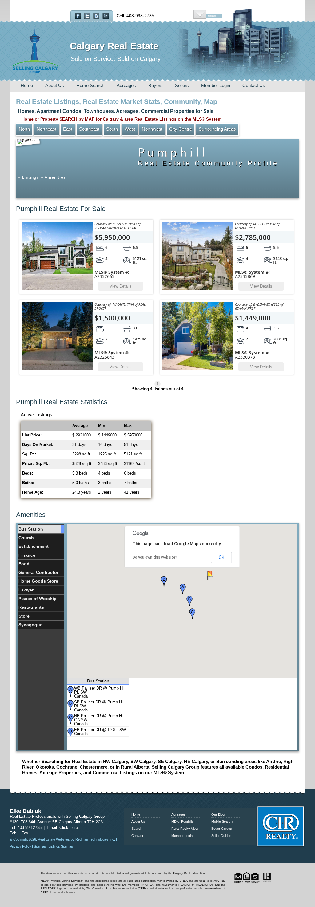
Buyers (155, 85)
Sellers (182, 85)
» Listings (28, 177)
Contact (137, 835)
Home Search (90, 85)
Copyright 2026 (24, 839)
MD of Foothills (182, 821)
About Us (54, 85)
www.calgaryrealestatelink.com (157, 800)
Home (27, 85)
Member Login (215, 85)
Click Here (68, 827)
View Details (121, 286)
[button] (182, 589)
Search (136, 828)
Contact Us (253, 85)
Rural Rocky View (184, 828)
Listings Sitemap (61, 846)
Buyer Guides (221, 828)
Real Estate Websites (54, 839)
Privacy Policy (20, 846)
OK (221, 557)
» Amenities (53, 177)
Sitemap (40, 846)
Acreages (126, 85)
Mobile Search (222, 821)
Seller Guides (221, 835)
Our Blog (218, 814)
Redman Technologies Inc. (95, 839)
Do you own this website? (155, 557)
